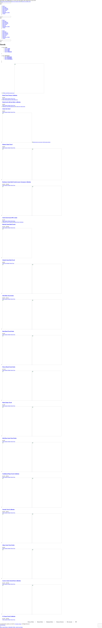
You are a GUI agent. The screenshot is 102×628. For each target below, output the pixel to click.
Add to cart (4, 263)
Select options (5, 98)
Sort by (7, 48)
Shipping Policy (49, 621)
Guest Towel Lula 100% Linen (9, 217)
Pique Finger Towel (7, 402)
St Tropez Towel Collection (8, 616)
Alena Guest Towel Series (8, 545)
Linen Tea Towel (6, 108)
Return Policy (40, 621)
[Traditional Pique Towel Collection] (52, 457)
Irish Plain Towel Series (8, 295)
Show (8, 56)
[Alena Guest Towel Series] (52, 528)
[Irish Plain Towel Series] (52, 279)
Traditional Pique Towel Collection (10, 473)
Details (9, 98)
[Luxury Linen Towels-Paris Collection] (52, 564)
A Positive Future (18, 623)
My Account (69, 621)
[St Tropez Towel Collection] (52, 600)
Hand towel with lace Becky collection (11, 102)
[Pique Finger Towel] (52, 386)
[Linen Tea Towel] (52, 106)
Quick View (13, 98)
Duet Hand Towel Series (8, 331)
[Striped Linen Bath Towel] (52, 243)
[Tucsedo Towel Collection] (52, 493)
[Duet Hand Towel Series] (52, 315)
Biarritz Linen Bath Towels (8, 224)
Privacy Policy (31, 621)
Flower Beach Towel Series (8, 367)
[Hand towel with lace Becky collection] (52, 99)
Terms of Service (60, 621)
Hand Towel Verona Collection (9, 95)
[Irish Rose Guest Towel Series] (52, 421)
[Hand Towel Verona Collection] (52, 79)
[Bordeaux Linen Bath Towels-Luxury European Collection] (52, 164)
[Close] (0, 626)
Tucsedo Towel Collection (8, 509)
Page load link (2, 625)
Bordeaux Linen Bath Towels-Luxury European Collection (16, 182)
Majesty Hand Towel (7, 144)
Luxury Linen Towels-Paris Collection (11, 580)
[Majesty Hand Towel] (52, 128)
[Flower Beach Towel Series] (52, 350)
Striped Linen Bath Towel (8, 260)
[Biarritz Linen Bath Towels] (52, 222)
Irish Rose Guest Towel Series (9, 438)
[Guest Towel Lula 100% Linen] (52, 201)
